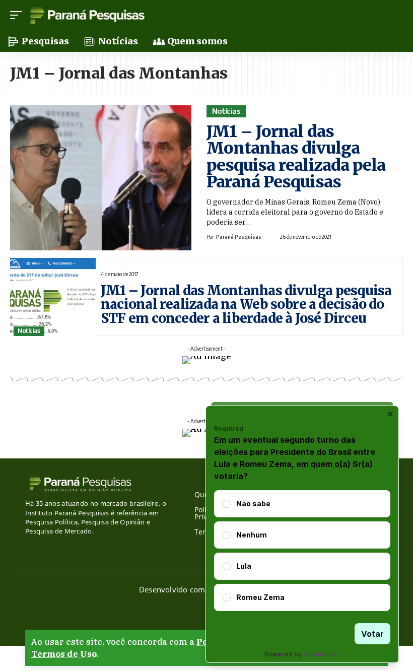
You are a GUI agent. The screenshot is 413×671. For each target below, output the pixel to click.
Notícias (226, 110)
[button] (18, 15)
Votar (372, 634)
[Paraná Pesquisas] (87, 15)
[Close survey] (390, 414)
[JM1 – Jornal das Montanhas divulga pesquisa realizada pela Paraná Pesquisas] (100, 177)
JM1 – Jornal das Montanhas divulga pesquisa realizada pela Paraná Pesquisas (295, 156)
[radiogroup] (302, 550)
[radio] (227, 504)
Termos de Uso (64, 653)
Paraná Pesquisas (238, 237)
